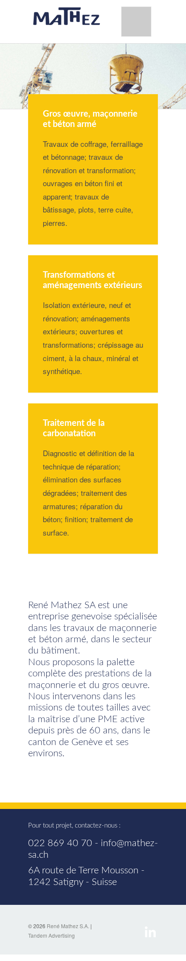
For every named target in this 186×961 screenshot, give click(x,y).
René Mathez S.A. (68, 925)
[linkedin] (150, 931)
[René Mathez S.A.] (67, 15)
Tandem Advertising (51, 935)
